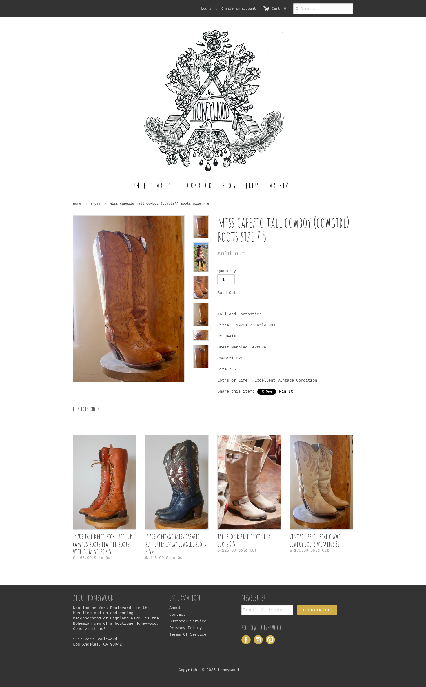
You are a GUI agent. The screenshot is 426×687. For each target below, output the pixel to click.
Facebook (246, 639)
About (175, 607)
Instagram (258, 639)
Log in (207, 9)
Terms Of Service (187, 634)
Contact (177, 614)
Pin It (286, 391)
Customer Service (187, 621)
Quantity (226, 271)
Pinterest (270, 639)
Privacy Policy (185, 627)
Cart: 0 (279, 9)
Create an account (238, 9)
